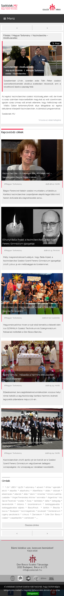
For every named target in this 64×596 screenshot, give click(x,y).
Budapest (14, 511)
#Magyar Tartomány (35, 70)
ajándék (56, 487)
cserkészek (29, 518)
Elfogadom (33, 593)
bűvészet (42, 511)
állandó (18, 494)
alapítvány (25, 491)
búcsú (5, 511)
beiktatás (38, 501)
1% (8, 487)
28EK (13, 487)
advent (40, 487)
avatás (8, 74)
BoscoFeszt (33, 508)
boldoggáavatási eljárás (13, 508)
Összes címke (32, 525)
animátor (41, 497)
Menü (11, 18)
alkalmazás (7, 494)
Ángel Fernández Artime (23, 497)
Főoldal (6, 35)
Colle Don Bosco (52, 514)
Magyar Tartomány (21, 35)
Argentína (52, 497)
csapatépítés (16, 518)
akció (4, 491)
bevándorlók (7, 504)
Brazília (56, 508)
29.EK (20, 487)
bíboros (20, 504)
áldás (48, 491)
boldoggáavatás (52, 504)
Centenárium (54, 511)
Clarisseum (37, 514)
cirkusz (25, 514)
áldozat (56, 491)
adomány (30, 487)
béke (47, 501)
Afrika (48, 487)
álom (32, 494)
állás (26, 494)
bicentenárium (34, 504)
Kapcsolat (32, 550)
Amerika (41, 494)
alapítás (13, 491)
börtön (46, 508)
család (5, 518)
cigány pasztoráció (11, 514)
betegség (56, 501)
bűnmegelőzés (28, 511)
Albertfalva (37, 491)
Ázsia (29, 501)
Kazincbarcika (19, 74)
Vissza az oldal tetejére (50, 120)
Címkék (6, 481)
